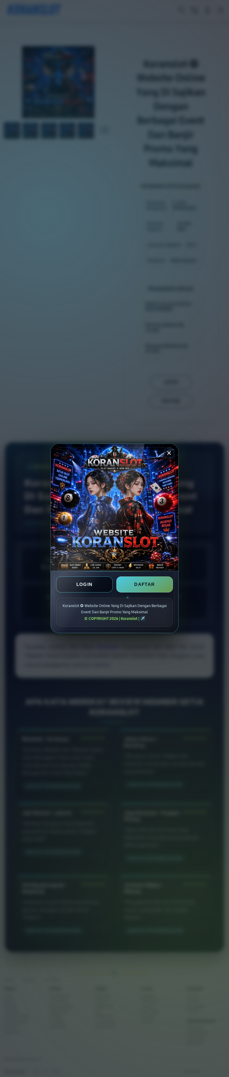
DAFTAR (144, 584)
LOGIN (84, 584)
